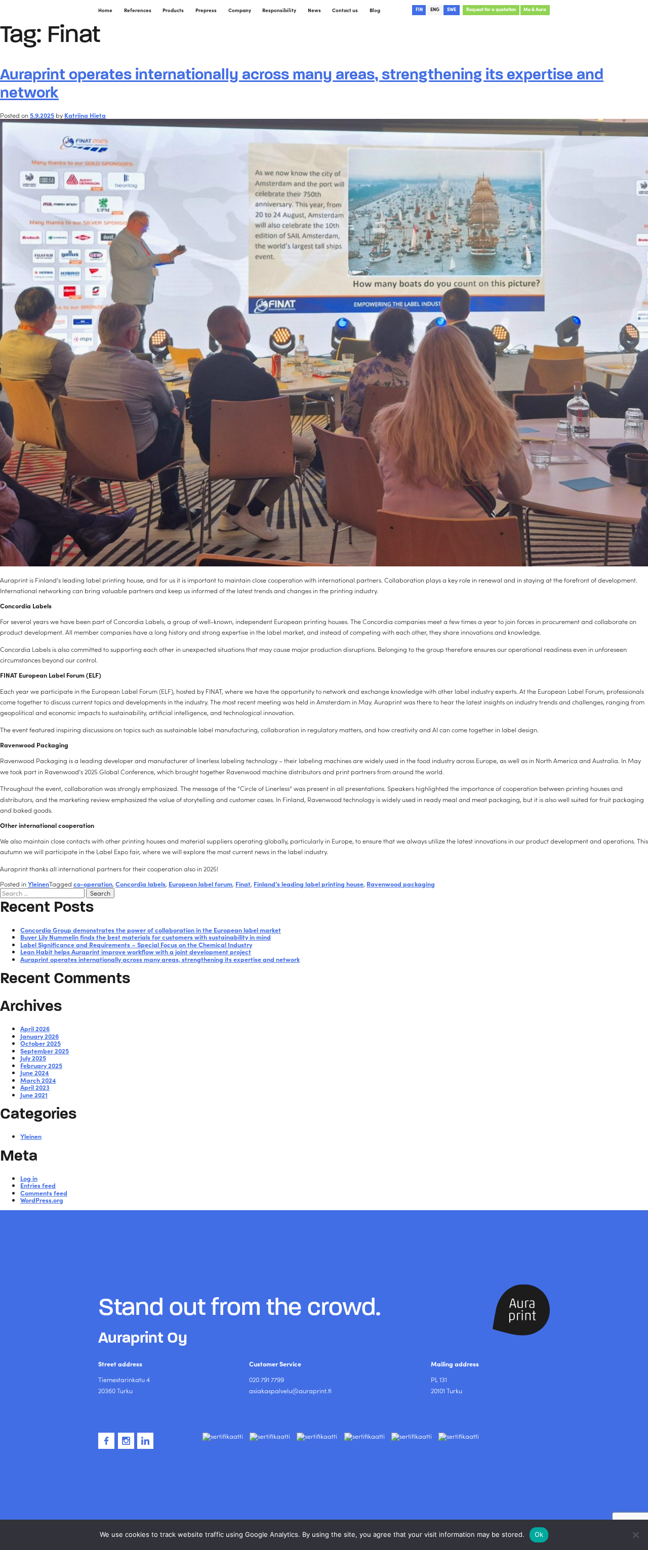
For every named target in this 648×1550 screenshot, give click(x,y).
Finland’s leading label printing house (308, 883)
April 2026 (35, 1028)
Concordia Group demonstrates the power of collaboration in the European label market (150, 929)
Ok (539, 1534)
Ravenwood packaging (401, 883)
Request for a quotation (491, 9)
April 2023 (35, 1087)
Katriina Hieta (85, 115)
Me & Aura (534, 9)
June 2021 (34, 1094)
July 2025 (33, 1057)
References (137, 10)
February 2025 (41, 1065)
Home (105, 10)
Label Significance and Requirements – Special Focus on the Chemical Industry (136, 944)
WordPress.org (41, 1199)
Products (173, 10)
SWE (451, 9)
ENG (434, 9)
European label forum (200, 883)
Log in (28, 1178)
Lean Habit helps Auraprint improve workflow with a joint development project (135, 951)
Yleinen (38, 883)
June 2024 (34, 1072)
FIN (419, 9)
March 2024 (38, 1080)
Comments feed (43, 1192)
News (314, 10)
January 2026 (39, 1036)
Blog (375, 10)
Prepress (206, 10)
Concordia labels (140, 883)
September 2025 (44, 1050)
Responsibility (279, 10)
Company (239, 10)
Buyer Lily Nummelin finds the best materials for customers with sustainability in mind (145, 937)
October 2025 (40, 1043)
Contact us (345, 10)
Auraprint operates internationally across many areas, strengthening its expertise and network (301, 83)
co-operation (92, 883)
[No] (635, 1535)
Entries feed (38, 1185)
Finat (243, 883)
